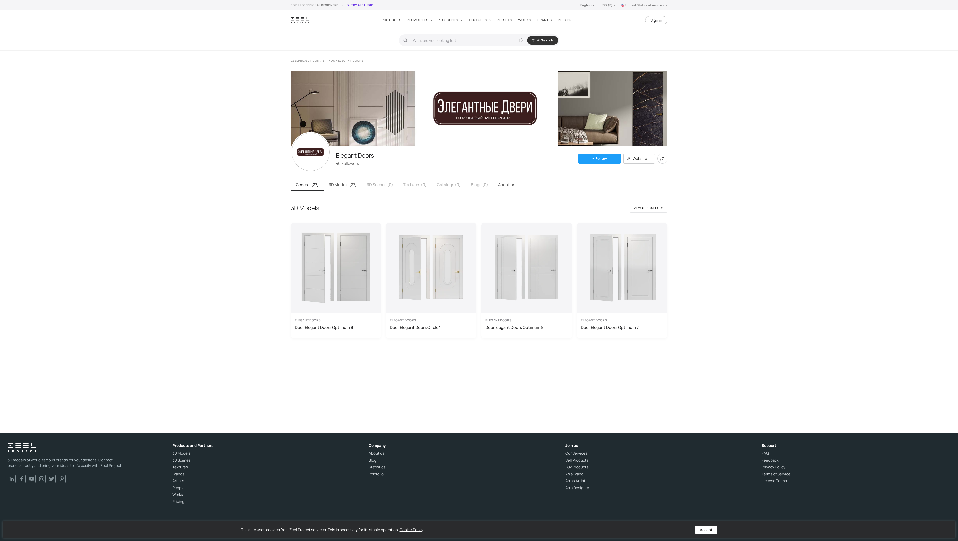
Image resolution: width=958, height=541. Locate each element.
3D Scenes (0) (380, 184)
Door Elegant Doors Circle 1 (415, 327)
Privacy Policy (773, 467)
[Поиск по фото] (521, 40)
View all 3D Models (648, 208)
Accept (706, 529)
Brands (544, 20)
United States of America (645, 5)
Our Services (576, 453)
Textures (478, 20)
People (178, 487)
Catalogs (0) (449, 184)
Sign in (656, 20)
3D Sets (504, 20)
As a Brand (574, 474)
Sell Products (576, 460)
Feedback (770, 460)
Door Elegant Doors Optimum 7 (610, 327)
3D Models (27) (343, 184)
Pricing (565, 20)
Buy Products (576, 467)
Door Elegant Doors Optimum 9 (324, 327)
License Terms (774, 480)
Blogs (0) (479, 184)
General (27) (307, 184)
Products (391, 20)
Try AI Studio (362, 5)
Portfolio (376, 474)
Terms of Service (776, 474)
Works (524, 20)
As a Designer (577, 487)
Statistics (377, 467)
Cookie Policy (411, 529)
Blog (372, 460)
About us (506, 184)
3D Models (417, 20)
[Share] (662, 159)
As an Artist (575, 480)
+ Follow (599, 158)
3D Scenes (448, 20)
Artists (178, 480)
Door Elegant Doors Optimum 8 (514, 327)
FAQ (765, 453)
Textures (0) (415, 184)
